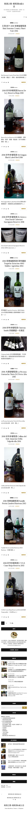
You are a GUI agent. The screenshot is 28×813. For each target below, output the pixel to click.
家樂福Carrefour (14, 22)
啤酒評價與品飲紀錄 (6, 726)
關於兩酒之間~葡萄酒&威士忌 (8, 735)
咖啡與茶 (4, 729)
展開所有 (3, 716)
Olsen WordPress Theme (11, 808)
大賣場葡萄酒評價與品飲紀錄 (8, 718)
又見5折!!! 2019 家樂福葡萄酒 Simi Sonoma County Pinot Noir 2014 (14, 28)
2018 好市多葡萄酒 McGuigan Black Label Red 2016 (14, 156)
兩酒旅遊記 (4, 730)
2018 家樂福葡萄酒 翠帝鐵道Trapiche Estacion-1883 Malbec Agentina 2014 (14, 263)
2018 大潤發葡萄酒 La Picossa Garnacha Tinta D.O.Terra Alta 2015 (14, 374)
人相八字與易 (5, 732)
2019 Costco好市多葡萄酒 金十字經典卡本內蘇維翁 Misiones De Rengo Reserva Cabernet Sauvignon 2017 (17, 751)
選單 (4, 17)
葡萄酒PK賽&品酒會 (6, 719)
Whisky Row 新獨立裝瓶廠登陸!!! (15, 681)
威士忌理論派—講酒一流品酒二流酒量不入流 (12, 724)
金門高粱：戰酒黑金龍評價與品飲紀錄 (16, 744)
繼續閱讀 (23, 82)
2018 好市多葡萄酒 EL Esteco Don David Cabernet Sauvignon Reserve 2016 (14, 219)
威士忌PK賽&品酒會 (6, 722)
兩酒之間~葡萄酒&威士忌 (14, 5)
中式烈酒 (4, 727)
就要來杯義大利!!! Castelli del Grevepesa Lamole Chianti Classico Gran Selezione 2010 (17, 694)
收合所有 (8, 716)
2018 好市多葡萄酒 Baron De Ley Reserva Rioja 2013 (14, 91)
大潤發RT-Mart (14, 368)
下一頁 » (12, 623)
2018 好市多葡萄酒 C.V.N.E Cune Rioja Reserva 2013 (14, 564)
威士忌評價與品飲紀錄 (7, 721)
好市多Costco (14, 87)
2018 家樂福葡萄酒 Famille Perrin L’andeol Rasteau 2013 (14, 502)
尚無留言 (17, 33)
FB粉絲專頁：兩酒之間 (14, 649)
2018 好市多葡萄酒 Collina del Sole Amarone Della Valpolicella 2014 (14, 439)
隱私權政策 (4, 734)
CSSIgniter (20, 808)
